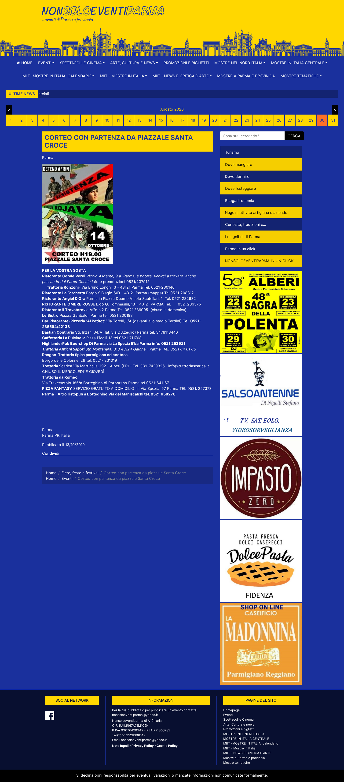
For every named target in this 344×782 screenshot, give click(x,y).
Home (26, 62)
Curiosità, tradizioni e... (245, 224)
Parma (47, 157)
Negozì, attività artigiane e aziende (256, 212)
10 (107, 120)
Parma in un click (240, 248)
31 (333, 120)
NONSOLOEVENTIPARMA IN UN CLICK (259, 260)
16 (172, 120)
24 (257, 120)
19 (204, 120)
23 (247, 120)
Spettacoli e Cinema (238, 719)
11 (118, 120)
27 (290, 120)
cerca (294, 136)
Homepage (231, 710)
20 (214, 120)
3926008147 (135, 735)
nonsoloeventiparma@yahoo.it (135, 715)
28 (300, 120)
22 (236, 120)
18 (193, 120)
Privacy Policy (143, 746)
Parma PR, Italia (56, 435)
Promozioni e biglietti (186, 62)
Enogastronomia (239, 200)
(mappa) (156, 292)
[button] (46, 62)
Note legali (120, 746)
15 (161, 120)
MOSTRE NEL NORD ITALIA (243, 734)
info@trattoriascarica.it (188, 366)
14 (150, 120)
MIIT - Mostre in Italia (239, 748)
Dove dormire (237, 176)
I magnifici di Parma (242, 236)
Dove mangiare (238, 164)
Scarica (66, 366)
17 (182, 120)
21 (225, 120)
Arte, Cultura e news (238, 724)
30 (322, 120)
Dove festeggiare (240, 188)
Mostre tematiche (236, 762)
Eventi (228, 715)
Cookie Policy (167, 746)
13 (140, 120)
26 (279, 120)
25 (268, 120)
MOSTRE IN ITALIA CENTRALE (246, 739)
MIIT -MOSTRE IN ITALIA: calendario (250, 743)
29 (311, 120)
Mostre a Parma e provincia (246, 76)
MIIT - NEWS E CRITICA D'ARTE (247, 753)
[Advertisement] (239, 19)
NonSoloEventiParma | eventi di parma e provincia (105, 13)
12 (129, 120)
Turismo (232, 152)
